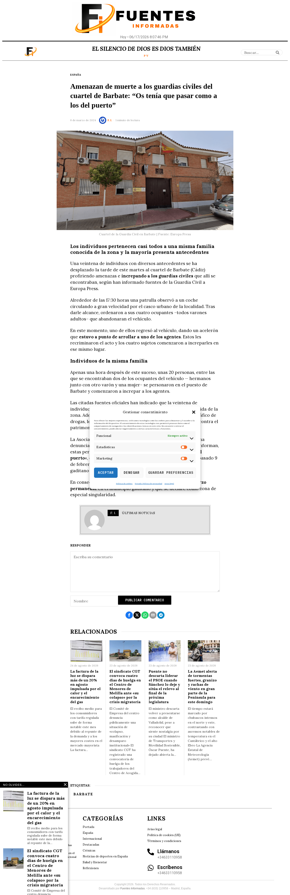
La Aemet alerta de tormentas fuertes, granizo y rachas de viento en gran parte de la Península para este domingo (202, 686)
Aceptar (106, 472)
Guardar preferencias (170, 472)
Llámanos (168, 851)
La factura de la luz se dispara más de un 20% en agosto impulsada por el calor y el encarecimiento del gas (85, 686)
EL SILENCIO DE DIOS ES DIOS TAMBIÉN (146, 48)
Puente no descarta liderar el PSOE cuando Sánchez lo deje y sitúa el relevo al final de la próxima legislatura (164, 686)
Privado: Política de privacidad (148, 483)
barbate (83, 794)
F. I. (110, 120)
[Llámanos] (150, 852)
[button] (193, 412)
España (75, 74)
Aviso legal (169, 483)
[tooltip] (129, 615)
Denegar (132, 472)
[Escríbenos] (150, 867)
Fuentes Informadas (132, 888)
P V (146, 55)
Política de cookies (124, 483)
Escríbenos (169, 867)
